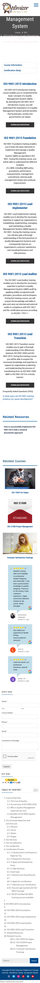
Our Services (11, 839)
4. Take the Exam (17, 868)
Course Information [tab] (13, 65)
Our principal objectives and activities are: (18, 822)
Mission (13, 826)
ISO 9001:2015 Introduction (18, 904)
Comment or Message (11, 740)
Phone (5, 722)
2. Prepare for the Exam (20, 859)
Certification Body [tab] (12, 70)
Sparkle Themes (32, 973)
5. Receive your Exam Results (22, 875)
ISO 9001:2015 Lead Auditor (19, 923)
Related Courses (14, 936)
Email (4, 731)
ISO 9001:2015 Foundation (18, 910)
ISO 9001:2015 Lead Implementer (21, 916)
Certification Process (15, 849)
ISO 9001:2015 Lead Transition (20, 929)
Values (13, 833)
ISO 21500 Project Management (20, 526)
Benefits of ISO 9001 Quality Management (22, 815)
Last (22, 708)
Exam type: (15, 872)
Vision (13, 830)
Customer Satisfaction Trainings (20, 557)
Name (4, 701)
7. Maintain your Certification (23, 884)
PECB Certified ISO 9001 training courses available (23, 896)
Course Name (8, 713)
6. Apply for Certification (21, 881)
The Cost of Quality (18, 801)
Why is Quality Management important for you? (22, 809)
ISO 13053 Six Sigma (20, 492)
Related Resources (15, 932)
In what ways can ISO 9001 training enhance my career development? (18, 397)
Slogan (13, 836)
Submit (6, 766)
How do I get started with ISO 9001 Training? (24, 889)
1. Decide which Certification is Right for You (23, 854)
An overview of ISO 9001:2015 (23, 804)
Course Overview (13, 798)
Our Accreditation (14, 843)
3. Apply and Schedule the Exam (21, 863)
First (3, 708)
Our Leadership (12, 846)
